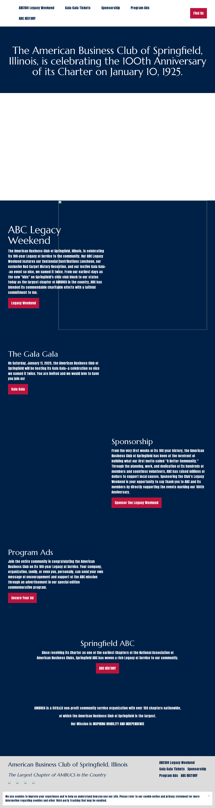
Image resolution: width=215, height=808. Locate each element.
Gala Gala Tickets (78, 7)
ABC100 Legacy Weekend (36, 7)
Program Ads (140, 7)
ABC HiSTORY (27, 18)
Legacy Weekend (23, 303)
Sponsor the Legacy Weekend (136, 502)
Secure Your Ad (22, 597)
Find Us (198, 13)
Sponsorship (110, 7)
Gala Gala (18, 389)
